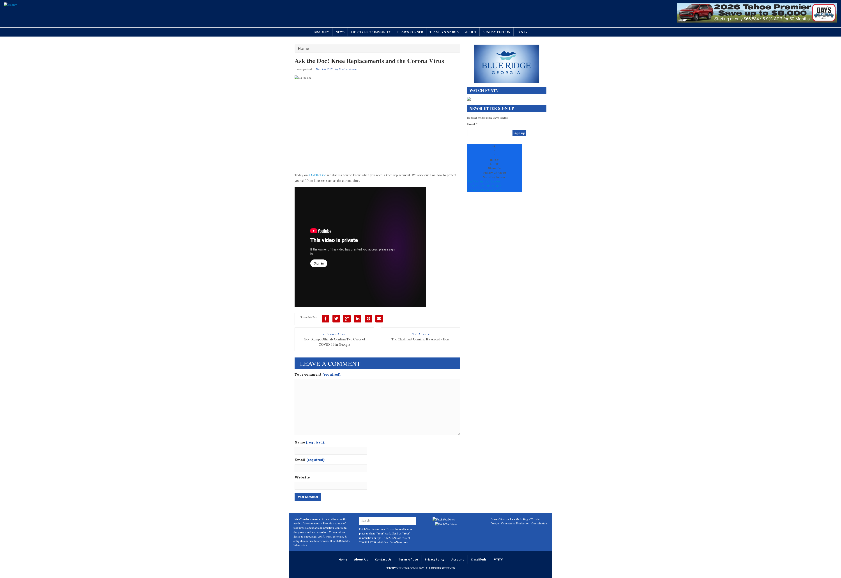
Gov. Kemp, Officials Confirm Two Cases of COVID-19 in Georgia (334, 342)
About (470, 32)
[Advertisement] (506, 236)
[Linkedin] (357, 318)
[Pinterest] (368, 318)
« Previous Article (334, 334)
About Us (361, 559)
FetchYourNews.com (371, 529)
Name (310, 442)
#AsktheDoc (317, 175)
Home (303, 48)
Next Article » (420, 334)
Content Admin (348, 69)
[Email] (379, 318)
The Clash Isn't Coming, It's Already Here (420, 339)
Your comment (318, 375)
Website (302, 477)
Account (457, 559)
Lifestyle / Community (371, 32)
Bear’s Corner (410, 32)
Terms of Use (408, 559)
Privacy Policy (434, 559)
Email (310, 460)
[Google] (347, 318)
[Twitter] (336, 318)
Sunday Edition (496, 32)
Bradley (321, 32)
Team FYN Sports (444, 32)
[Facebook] (325, 318)
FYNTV (522, 32)
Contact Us (383, 559)
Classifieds (478, 559)
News (340, 32)
